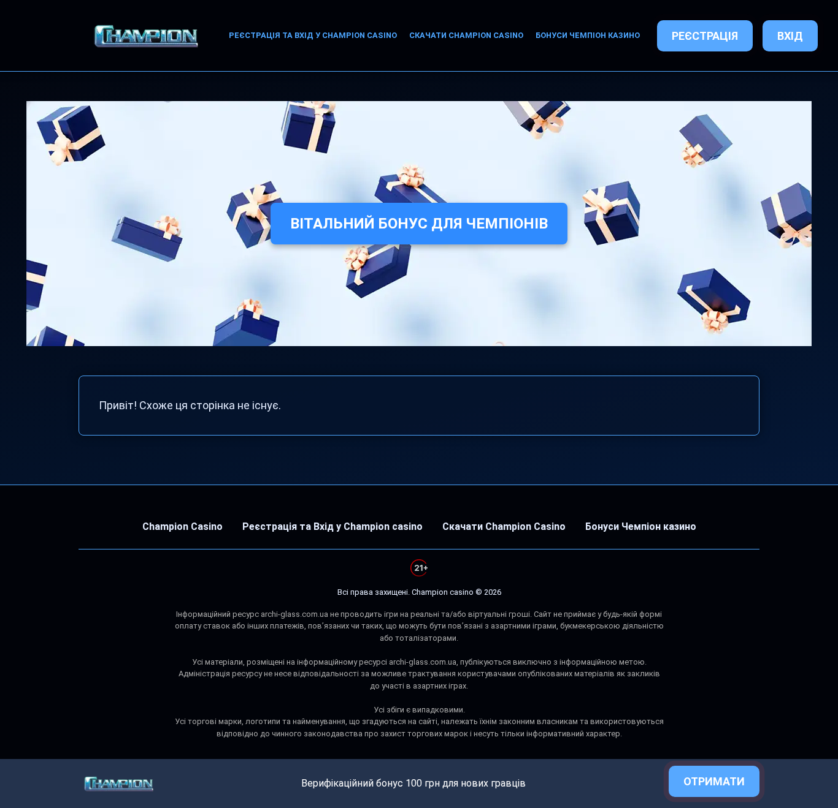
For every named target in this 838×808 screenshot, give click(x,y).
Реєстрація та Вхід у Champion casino (313, 35)
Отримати (714, 781)
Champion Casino (182, 526)
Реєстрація (705, 35)
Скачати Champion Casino (466, 35)
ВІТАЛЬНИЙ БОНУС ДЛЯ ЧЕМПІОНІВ (419, 223)
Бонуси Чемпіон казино (588, 35)
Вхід (790, 35)
